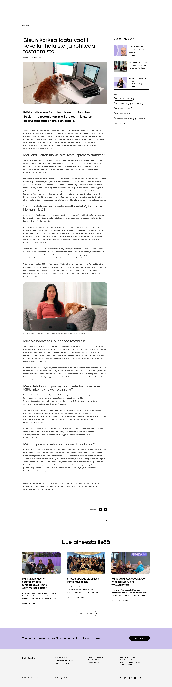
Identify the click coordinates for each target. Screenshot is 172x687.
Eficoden (102, 416)
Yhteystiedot (61, 658)
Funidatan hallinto (64, 661)
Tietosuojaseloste (61, 678)
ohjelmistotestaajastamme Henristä (39, 489)
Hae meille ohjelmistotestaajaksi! (49, 486)
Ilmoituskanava (62, 664)
